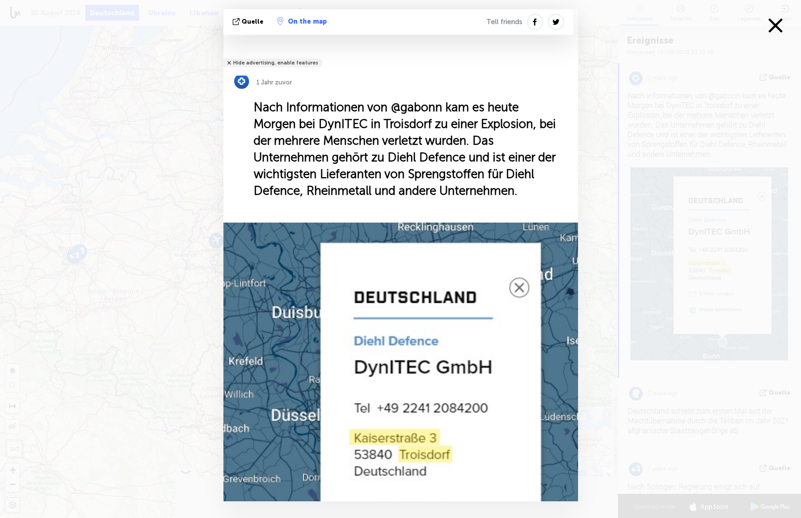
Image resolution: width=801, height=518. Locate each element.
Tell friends (504, 22)
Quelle (252, 21)
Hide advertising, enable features (275, 63)
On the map (307, 22)
